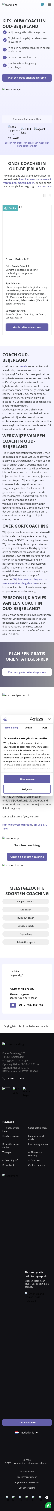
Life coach (25, 909)
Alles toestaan (27, 779)
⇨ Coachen (34, 1160)
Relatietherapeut (25, 942)
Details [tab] (28, 727)
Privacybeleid (27, 1471)
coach (23, 366)
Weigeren (27, 789)
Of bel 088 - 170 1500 (31, 1005)
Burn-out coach (25, 917)
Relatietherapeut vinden (10, 1146)
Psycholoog (26, 933)
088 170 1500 (44, 186)
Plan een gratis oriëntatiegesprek (27, 77)
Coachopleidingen (37, 1127)
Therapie (6, 1152)
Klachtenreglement (27, 1476)
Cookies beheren (36, 1165)
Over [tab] (44, 727)
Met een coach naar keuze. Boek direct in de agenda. (37, 1283)
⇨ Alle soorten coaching (35, 1154)
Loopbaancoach (25, 901)
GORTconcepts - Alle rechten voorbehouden (27, 1463)
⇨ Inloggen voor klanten (10, 1129)
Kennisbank (8, 1165)
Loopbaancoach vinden (36, 1137)
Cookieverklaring (27, 1487)
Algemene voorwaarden (27, 1482)
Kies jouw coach (27, 1422)
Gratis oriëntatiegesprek (27, 327)
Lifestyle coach (26, 925)
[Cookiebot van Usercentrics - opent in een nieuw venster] (31, 719)
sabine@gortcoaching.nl (17, 824)
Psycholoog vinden (38, 1144)
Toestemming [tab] (10, 727)
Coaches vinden (10, 1135)
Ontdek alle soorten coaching (27, 856)
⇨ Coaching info (10, 1160)
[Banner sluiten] (49, 719)
